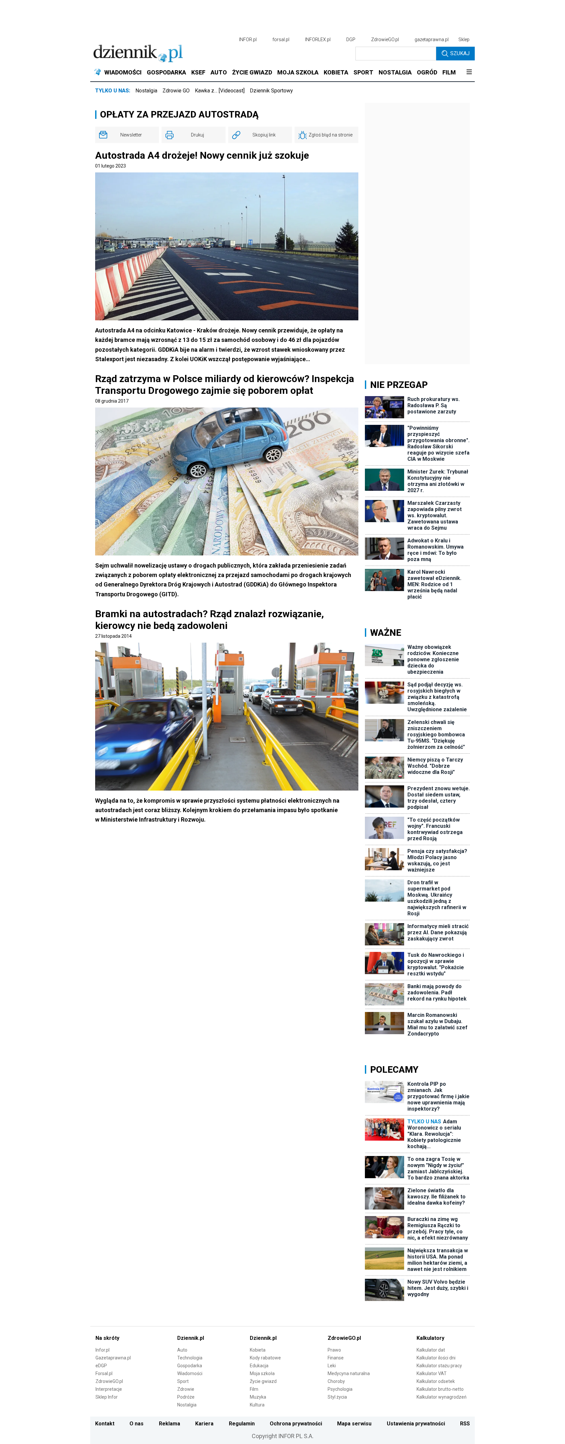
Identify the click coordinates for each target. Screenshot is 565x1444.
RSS (465, 1423)
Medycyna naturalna (349, 1373)
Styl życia (337, 1397)
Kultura (257, 1404)
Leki (332, 1365)
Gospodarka (189, 1365)
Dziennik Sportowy (271, 91)
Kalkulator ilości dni (436, 1357)
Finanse (336, 1357)
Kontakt (104, 1423)
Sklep (464, 39)
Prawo (334, 1350)
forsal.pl (280, 39)
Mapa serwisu (354, 1423)
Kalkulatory (430, 1338)
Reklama (169, 1423)
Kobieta (257, 1350)
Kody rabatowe (265, 1357)
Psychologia (340, 1389)
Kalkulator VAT (432, 1373)
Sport (183, 1381)
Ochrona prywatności (296, 1423)
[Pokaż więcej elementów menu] (469, 72)
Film (254, 1389)
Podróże (186, 1397)
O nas (136, 1423)
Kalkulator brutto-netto (440, 1389)
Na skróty (107, 1338)
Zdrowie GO (176, 91)
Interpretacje (108, 1389)
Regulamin (242, 1423)
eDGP (101, 1365)
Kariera (204, 1423)
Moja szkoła (262, 1373)
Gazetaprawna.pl (113, 1357)
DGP (350, 39)
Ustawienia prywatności (416, 1423)
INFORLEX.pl (318, 39)
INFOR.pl (248, 39)
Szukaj (460, 53)
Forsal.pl (103, 1373)
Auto (182, 1350)
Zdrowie (185, 1389)
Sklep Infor (106, 1397)
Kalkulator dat (431, 1350)
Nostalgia (146, 91)
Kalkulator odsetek (436, 1381)
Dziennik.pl (190, 1338)
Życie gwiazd (263, 1381)
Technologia (189, 1357)
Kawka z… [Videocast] (220, 91)
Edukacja (259, 1365)
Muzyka (258, 1397)
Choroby (336, 1381)
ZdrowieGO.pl (385, 39)
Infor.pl (102, 1350)
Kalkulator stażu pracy (439, 1365)
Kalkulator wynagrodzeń (442, 1397)
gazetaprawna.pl (432, 39)
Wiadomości (189, 1373)
